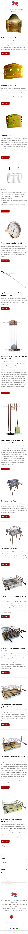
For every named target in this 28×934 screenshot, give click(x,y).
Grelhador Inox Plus (8, 501)
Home (6, 9)
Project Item (11, 9)
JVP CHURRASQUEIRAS (7, 881)
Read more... (5, 53)
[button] (14, 881)
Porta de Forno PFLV (8, 85)
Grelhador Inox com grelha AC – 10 (13, 597)
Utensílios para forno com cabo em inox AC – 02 (14, 357)
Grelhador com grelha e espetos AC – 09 (13, 649)
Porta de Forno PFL (8, 135)
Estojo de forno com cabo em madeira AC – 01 (12, 441)
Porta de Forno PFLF (8, 38)
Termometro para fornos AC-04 (12, 243)
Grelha (3, 189)
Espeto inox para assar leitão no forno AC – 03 (13, 294)
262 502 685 (8, 900)
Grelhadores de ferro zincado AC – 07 (13, 757)
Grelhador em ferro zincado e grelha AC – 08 (12, 705)
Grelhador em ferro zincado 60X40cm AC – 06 (11, 820)
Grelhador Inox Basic (9, 548)
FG (23, 923)
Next (7, 846)
